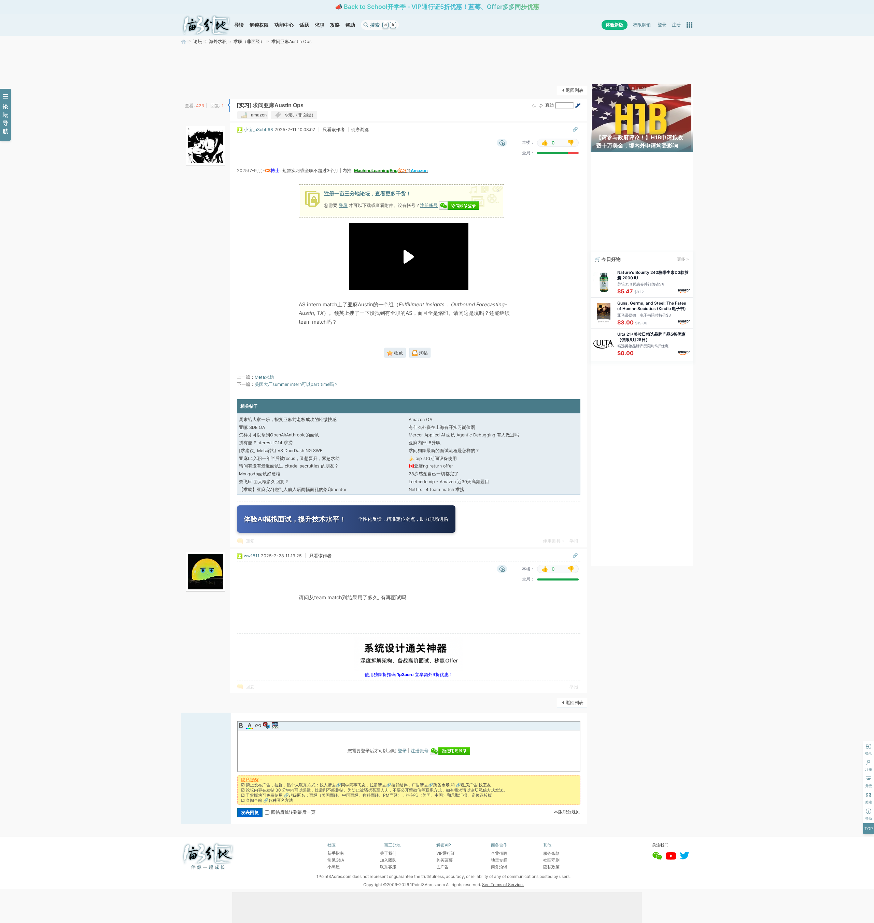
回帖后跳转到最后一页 (293, 812)
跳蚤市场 (441, 784)
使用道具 (552, 541)
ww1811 (251, 555)
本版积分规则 (567, 811)
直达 (549, 105)
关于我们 (388, 853)
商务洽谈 (499, 866)
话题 (304, 25)
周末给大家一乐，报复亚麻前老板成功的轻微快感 (288, 419)
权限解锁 (642, 24)
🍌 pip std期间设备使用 (433, 458)
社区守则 (551, 860)
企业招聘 (499, 853)
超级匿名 (297, 795)
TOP (868, 828)
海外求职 (218, 41)
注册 (676, 24)
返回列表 (574, 90)
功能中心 (284, 25)
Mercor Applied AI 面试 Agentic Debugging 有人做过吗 (464, 434)
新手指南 (335, 853)
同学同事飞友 (353, 784)
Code (275, 725)
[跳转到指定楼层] (577, 105)
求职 (319, 25)
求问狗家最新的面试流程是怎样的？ (444, 450)
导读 (239, 25)
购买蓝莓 (444, 860)
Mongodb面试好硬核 (259, 473)
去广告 (442, 866)
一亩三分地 (183, 41)
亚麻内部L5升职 (424, 442)
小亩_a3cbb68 (258, 129)
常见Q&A (335, 860)
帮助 (350, 25)
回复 (249, 541)
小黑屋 (333, 866)
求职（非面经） (249, 41)
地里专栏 (499, 860)
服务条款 (551, 853)
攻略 (335, 25)
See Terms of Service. (503, 884)
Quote (266, 725)
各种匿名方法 (280, 800)
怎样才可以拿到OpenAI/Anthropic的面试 (279, 434)
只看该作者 (334, 129)
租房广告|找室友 (476, 784)
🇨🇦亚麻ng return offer (431, 466)
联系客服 (388, 866)
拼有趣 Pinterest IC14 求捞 (266, 442)
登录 (662, 24)
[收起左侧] (229, 105)
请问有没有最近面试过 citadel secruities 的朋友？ (289, 466)
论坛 (197, 41)
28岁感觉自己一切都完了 (434, 473)
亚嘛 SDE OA (252, 427)
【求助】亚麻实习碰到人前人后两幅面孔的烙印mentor (293, 489)
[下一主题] (541, 105)
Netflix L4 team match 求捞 (436, 489)
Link (258, 725)
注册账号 (429, 205)
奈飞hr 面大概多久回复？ (264, 481)
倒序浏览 (360, 129)
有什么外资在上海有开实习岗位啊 (442, 427)
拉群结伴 (399, 784)
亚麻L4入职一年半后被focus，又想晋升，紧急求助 (289, 458)
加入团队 (388, 860)
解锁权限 (259, 25)
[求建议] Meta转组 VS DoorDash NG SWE (280, 450)
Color (249, 725)
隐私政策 (551, 866)
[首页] (206, 25)
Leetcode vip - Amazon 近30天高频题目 (449, 481)
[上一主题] (534, 105)
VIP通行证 (445, 853)
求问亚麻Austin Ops (291, 41)
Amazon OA (420, 419)
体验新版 (614, 24)
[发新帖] (194, 89)
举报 (573, 541)
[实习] (244, 105)
